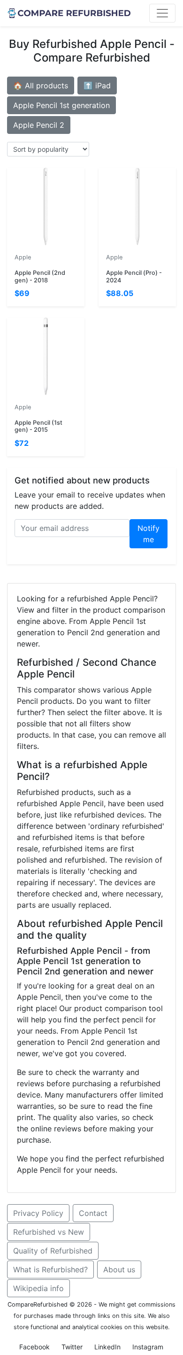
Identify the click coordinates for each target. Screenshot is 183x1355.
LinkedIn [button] (107, 1347)
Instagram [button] (147, 1347)
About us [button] (119, 1269)
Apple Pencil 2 (38, 125)
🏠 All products (40, 85)
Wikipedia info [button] (38, 1288)
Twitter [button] (72, 1347)
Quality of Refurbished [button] (52, 1250)
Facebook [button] (34, 1347)
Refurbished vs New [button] (48, 1232)
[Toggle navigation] (162, 13)
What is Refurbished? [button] (50, 1269)
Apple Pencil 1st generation (61, 105)
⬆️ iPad (97, 85)
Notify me (148, 533)
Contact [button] (93, 1213)
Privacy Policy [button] (38, 1213)
